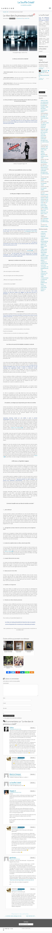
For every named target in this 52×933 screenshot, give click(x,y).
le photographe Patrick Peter (30, 231)
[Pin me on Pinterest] (12, 8)
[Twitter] (13, 672)
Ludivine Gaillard (44, 207)
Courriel (41, 51)
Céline (12, 728)
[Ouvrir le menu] (50, 8)
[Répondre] (46, 72)
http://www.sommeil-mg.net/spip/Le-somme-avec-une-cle (22, 880)
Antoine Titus (27, 18)
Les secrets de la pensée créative (44, 204)
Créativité (13, 18)
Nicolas (42, 199)
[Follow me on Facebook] (6, 8)
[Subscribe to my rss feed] (2, 8)
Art (7, 11)
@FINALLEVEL (42, 66)
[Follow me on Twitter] (4, 8)
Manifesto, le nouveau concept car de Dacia (44, 263)
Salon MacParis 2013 (31, 916)
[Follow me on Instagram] (10, 8)
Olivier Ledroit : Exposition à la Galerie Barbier (44, 251)
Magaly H (13, 791)
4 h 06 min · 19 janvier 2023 (41, 73)
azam (42, 202)
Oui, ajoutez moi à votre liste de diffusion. (13, 718)
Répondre (33, 727)
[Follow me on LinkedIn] (14, 8)
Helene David (43, 169)
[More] (32, 672)
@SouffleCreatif (44, 65)
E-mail (4, 703)
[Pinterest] (18, 672)
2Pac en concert (8, 551)
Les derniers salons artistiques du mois (12, 916)
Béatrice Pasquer (15, 774)
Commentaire (6, 683)
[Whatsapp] (27, 672)
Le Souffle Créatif (26, 2)
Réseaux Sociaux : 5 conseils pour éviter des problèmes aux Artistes (45, 281)
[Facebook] (8, 672)
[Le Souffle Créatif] (40, 65)
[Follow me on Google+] (8, 8)
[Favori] (48, 72)
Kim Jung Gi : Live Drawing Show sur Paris (44, 268)
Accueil (4, 11)
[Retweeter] (47, 72)
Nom (4, 698)
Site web (5, 708)
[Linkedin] (22, 672)
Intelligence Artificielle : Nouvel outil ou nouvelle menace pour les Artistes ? (44, 257)
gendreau (13, 858)
